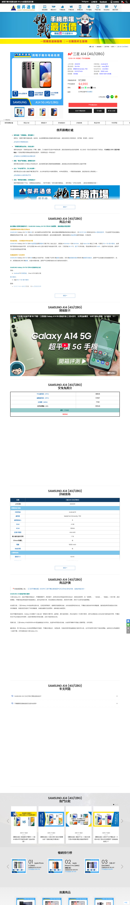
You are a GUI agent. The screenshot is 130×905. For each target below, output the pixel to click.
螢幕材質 (18, 565)
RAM (67, 244)
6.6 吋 (81, 232)
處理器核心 (17, 520)
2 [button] (115, 804)
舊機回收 (80, 10)
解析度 (24, 286)
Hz (95, 232)
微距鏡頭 (74, 258)
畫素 (57, 258)
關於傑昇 (115, 10)
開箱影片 (44, 123)
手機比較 (71, 10)
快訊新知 (106, 10)
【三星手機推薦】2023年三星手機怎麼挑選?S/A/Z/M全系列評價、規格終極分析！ (56, 589)
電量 (17, 545)
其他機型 (89, 92)
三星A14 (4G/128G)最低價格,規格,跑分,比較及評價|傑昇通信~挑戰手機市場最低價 (26, 10)
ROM (77, 244)
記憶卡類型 (17, 532)
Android (16, 273)
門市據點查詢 (93, 105)
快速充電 (18, 549)
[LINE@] (94, 2)
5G (26, 232)
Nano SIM (86, 244)
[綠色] (85, 87)
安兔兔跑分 (61, 123)
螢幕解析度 (17, 561)
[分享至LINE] (112, 96)
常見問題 (114, 123)
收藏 (100, 111)
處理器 (34, 244)
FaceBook (128, 621)
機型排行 (53, 10)
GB (31, 232)
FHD (84, 232)
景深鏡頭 (89, 258)
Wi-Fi (70, 246)
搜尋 (126, 2)
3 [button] (117, 804)
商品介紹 (26, 123)
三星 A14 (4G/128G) (72, 500)
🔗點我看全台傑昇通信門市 (22, 175)
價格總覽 (44, 10)
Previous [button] (8, 821)
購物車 (123, 2)
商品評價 (97, 123)
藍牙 (76, 246)
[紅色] (79, 87)
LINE (128, 625)
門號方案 (98, 10)
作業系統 (24, 273)
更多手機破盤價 (80, 111)
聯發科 (41, 244)
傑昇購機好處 (9, 123)
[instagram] (85, 2)
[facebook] (103, 2)
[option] (36, 78)
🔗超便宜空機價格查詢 (21, 142)
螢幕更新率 (100, 232)
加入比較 (112, 111)
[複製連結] (116, 96)
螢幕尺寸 (18, 557)
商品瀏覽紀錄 (128, 628)
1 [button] (113, 804)
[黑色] (91, 87)
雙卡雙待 (112, 244)
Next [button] (122, 821)
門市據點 (89, 10)
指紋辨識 (74, 235)
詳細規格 (79, 123)
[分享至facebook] (107, 96)
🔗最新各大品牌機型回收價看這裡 (24, 156)
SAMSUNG (13, 232)
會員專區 (116, 2)
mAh (98, 246)
